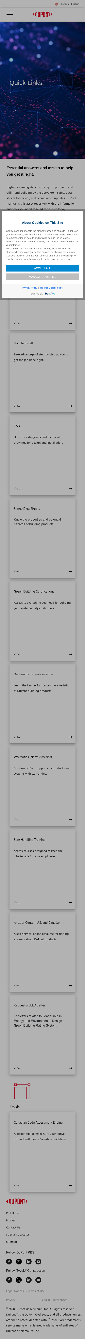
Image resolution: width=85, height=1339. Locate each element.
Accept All (42, 268)
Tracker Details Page (51, 287)
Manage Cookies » (42, 276)
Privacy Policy (29, 287)
